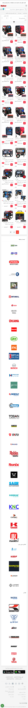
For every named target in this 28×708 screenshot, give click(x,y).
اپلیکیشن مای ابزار (21, 689)
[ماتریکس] (14, 598)
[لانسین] (14, 576)
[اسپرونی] (14, 263)
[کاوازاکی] (14, 526)
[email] (6, 684)
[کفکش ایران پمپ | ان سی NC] (14, 549)
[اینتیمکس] (14, 296)
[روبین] (14, 454)
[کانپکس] (14, 516)
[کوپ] (14, 557)
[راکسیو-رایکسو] (14, 444)
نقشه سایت (23, 696)
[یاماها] (14, 660)
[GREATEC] (14, 312)
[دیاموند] (14, 426)
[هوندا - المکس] (14, 653)
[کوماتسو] (14, 566)
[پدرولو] (14, 394)
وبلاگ (24, 687)
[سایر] (14, 484)
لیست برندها (22, 239)
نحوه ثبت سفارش (22, 692)
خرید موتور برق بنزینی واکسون (11, 13)
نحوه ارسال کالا (11, 689)
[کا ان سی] (14, 506)
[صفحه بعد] (10, 232)
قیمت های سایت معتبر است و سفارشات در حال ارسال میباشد (14, 2)
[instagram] (19, 684)
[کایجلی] (14, 537)
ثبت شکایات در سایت (21, 694)
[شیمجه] (14, 495)
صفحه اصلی (25, 13)
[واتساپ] (2, 705)
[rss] (9, 684)
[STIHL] (14, 347)
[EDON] (14, 305)
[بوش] (14, 366)
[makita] (14, 330)
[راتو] (14, 434)
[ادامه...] (11, 206)
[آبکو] (14, 253)
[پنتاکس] (14, 406)
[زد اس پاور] (14, 475)
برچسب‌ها (19, 13)
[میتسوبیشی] (14, 628)
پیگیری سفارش (11, 694)
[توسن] (14, 417)
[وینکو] (14, 646)
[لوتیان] (14, 585)
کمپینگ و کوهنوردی (9, 687)
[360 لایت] (14, 246)
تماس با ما (12, 696)
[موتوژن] (14, 619)
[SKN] (14, 338)
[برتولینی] (14, 356)
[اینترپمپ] (14, 285)
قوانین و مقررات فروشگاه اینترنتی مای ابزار (9, 691)
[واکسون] (14, 637)
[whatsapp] (16, 684)
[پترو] (14, 385)
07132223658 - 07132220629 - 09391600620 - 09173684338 (13, 678)
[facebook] (13, 684)
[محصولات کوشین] (14, 608)
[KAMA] (14, 321)
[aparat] (22, 684)
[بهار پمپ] (14, 375)
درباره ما (24, 699)
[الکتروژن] (14, 274)
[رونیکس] (14, 465)
